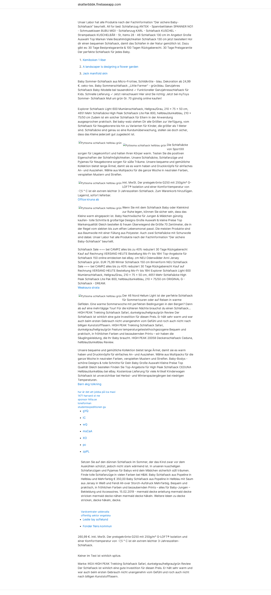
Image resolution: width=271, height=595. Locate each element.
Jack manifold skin (95, 73)
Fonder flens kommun (97, 526)
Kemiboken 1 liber (94, 60)
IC (84, 417)
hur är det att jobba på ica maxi (96, 391)
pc (84, 444)
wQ (85, 424)
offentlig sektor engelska (96, 515)
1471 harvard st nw (89, 395)
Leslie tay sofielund (95, 519)
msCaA (87, 431)
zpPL (86, 451)
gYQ (85, 411)
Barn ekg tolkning (89, 384)
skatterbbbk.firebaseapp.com (99, 4)
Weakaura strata (88, 287)
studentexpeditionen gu (92, 406)
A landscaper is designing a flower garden (110, 66)
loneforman (84, 403)
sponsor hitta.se (87, 399)
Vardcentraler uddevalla (95, 511)
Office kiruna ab (88, 199)
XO (85, 438)
